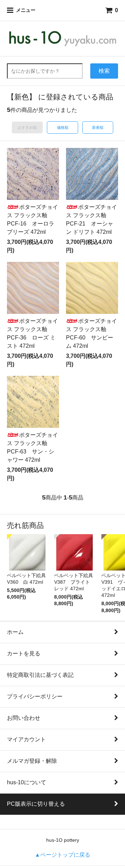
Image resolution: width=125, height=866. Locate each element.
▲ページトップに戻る (62, 855)
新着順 (97, 127)
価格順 (62, 127)
